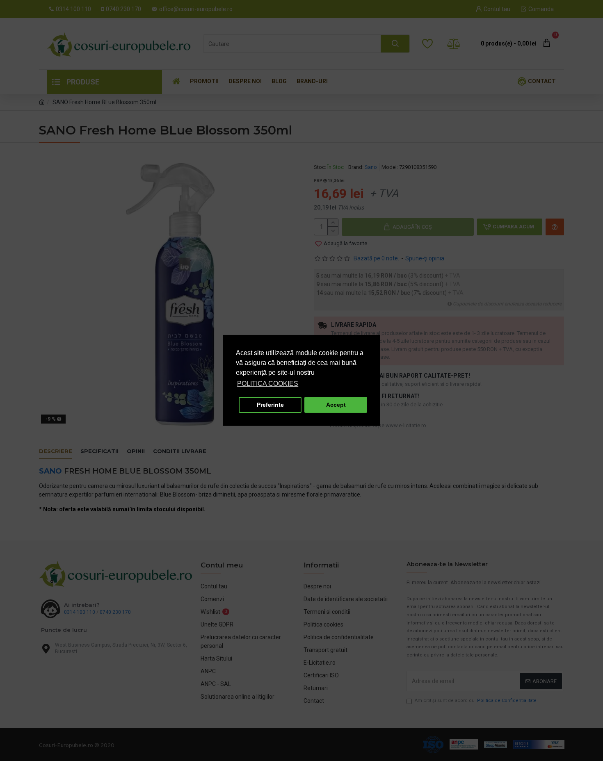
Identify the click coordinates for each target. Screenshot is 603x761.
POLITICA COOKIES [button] (267, 383)
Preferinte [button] (270, 404)
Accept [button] (336, 404)
